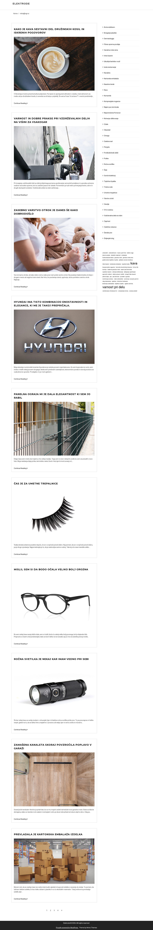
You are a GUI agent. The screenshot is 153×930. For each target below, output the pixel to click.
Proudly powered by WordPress (67, 928)
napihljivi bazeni (106, 272)
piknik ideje (105, 276)
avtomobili (105, 253)
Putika (106, 158)
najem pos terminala (126, 269)
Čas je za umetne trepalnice (36, 483)
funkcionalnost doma (108, 257)
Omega (106, 136)
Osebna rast (108, 141)
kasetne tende (126, 264)
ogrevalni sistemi (107, 274)
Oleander (107, 130)
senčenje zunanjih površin (131, 279)
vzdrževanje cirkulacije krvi (109, 291)
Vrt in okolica (108, 210)
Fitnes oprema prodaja (112, 44)
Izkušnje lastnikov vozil (112, 61)
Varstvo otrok (109, 198)
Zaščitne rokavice (110, 227)
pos (111, 276)
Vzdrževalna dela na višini (113, 215)
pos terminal (116, 276)
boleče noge (130, 253)
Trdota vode (108, 187)
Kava (106, 90)
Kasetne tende (109, 84)
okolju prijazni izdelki (118, 274)
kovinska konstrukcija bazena (124, 267)
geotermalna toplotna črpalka (110, 260)
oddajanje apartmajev (130, 272)
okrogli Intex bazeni (130, 274)
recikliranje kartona (107, 279)
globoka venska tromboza (126, 260)
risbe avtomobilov (118, 279)
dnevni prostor (106, 255)
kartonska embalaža (115, 264)
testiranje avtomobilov (108, 283)
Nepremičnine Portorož (112, 113)
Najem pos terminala (111, 107)
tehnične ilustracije (122, 281)
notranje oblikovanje (117, 272)
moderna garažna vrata (113, 269)
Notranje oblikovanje (111, 118)
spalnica (114, 281)
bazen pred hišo (121, 253)
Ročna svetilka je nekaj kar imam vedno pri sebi (51, 659)
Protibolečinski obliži (111, 153)
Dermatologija (109, 39)
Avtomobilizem (109, 27)
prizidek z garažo (125, 276)
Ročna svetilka (109, 164)
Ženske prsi (108, 233)
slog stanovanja (106, 281)
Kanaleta (107, 73)
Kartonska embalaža (111, 78)
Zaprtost (107, 221)
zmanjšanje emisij (123, 291)
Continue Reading (21, 103)
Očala (106, 124)
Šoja (105, 170)
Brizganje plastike (110, 33)
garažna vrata (118, 257)
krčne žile (135, 267)
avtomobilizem (112, 253)
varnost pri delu (113, 287)
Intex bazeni (108, 56)
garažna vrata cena (128, 257)
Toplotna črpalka (110, 181)
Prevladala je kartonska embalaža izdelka (48, 834)
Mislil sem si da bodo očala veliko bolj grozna (51, 569)
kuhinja (104, 269)
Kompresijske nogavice (112, 101)
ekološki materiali (116, 255)
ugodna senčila (129, 283)
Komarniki (107, 96)
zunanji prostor (133, 291)
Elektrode (21, 3)
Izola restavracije (110, 67)
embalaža (124, 255)
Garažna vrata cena (111, 50)
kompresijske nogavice (108, 267)
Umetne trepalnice (110, 193)
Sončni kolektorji (110, 176)
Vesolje (106, 204)
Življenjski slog (109, 238)
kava (133, 263)
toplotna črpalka (119, 283)
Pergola (107, 147)
